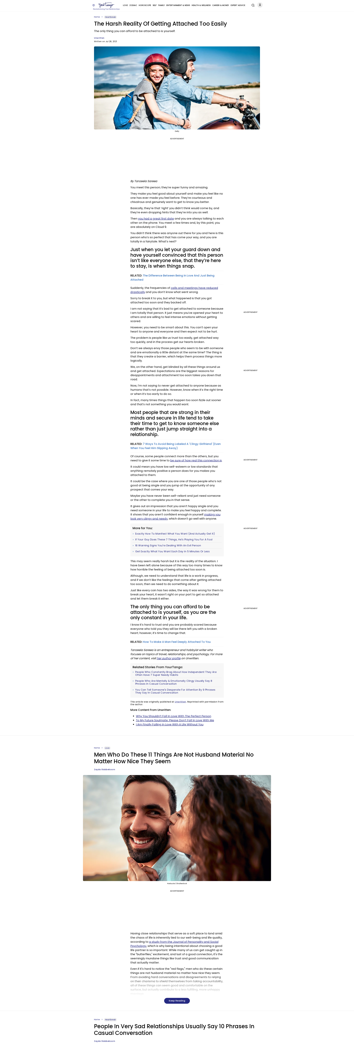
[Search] (252, 5)
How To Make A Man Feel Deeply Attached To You (177, 642)
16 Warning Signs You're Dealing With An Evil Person (168, 545)
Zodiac (133, 5)
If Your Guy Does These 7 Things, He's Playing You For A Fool (174, 539)
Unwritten (99, 38)
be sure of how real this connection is (196, 460)
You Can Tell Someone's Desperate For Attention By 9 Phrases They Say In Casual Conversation (175, 691)
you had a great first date (156, 219)
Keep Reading (177, 1000)
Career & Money (220, 5)
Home (97, 17)
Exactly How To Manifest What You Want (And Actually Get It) (175, 533)
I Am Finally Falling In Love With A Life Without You (169, 724)
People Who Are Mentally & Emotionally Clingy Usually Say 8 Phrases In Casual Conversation (173, 682)
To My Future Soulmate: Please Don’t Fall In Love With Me (175, 720)
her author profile (169, 658)
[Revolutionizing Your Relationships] (106, 5)
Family (161, 5)
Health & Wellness (201, 5)
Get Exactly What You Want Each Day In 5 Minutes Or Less (172, 551)
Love (125, 5)
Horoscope (145, 5)
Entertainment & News (178, 5)
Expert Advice (238, 5)
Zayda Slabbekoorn (104, 769)
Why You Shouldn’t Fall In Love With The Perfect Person (173, 716)
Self (155, 5)
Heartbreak (110, 17)
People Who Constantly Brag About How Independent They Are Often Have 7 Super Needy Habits (176, 673)
